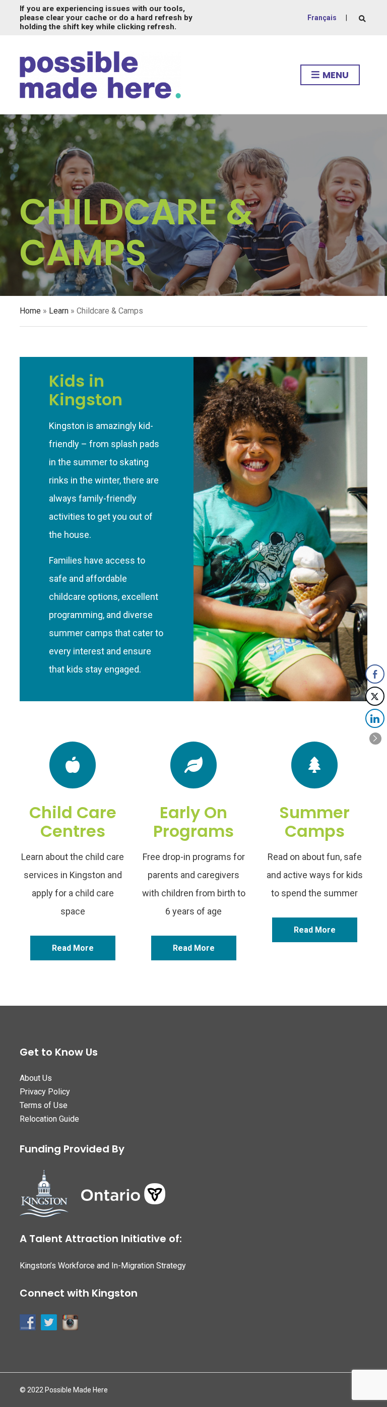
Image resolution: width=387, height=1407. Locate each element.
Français (322, 18)
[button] (375, 738)
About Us (36, 1078)
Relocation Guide (49, 1119)
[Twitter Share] (374, 696)
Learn (59, 311)
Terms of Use (44, 1105)
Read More (73, 948)
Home (30, 311)
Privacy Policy (45, 1091)
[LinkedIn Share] (374, 718)
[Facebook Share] (374, 674)
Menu (334, 75)
